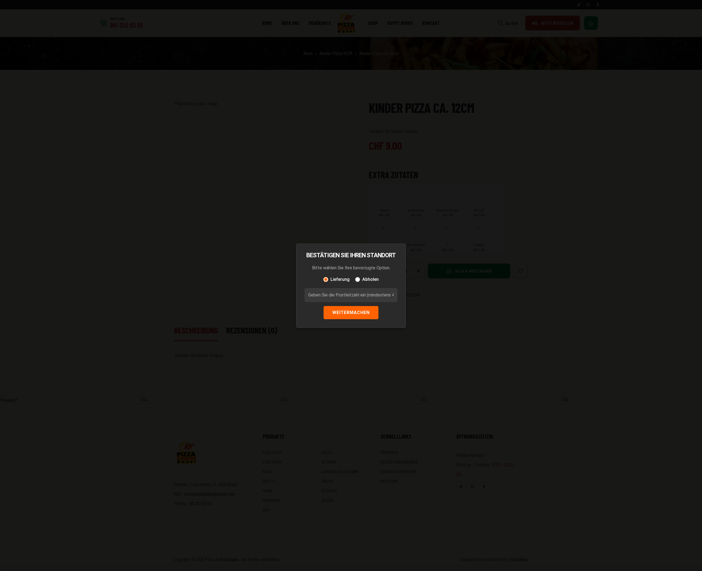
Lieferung (340, 279)
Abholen (370, 279)
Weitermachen (351, 312)
